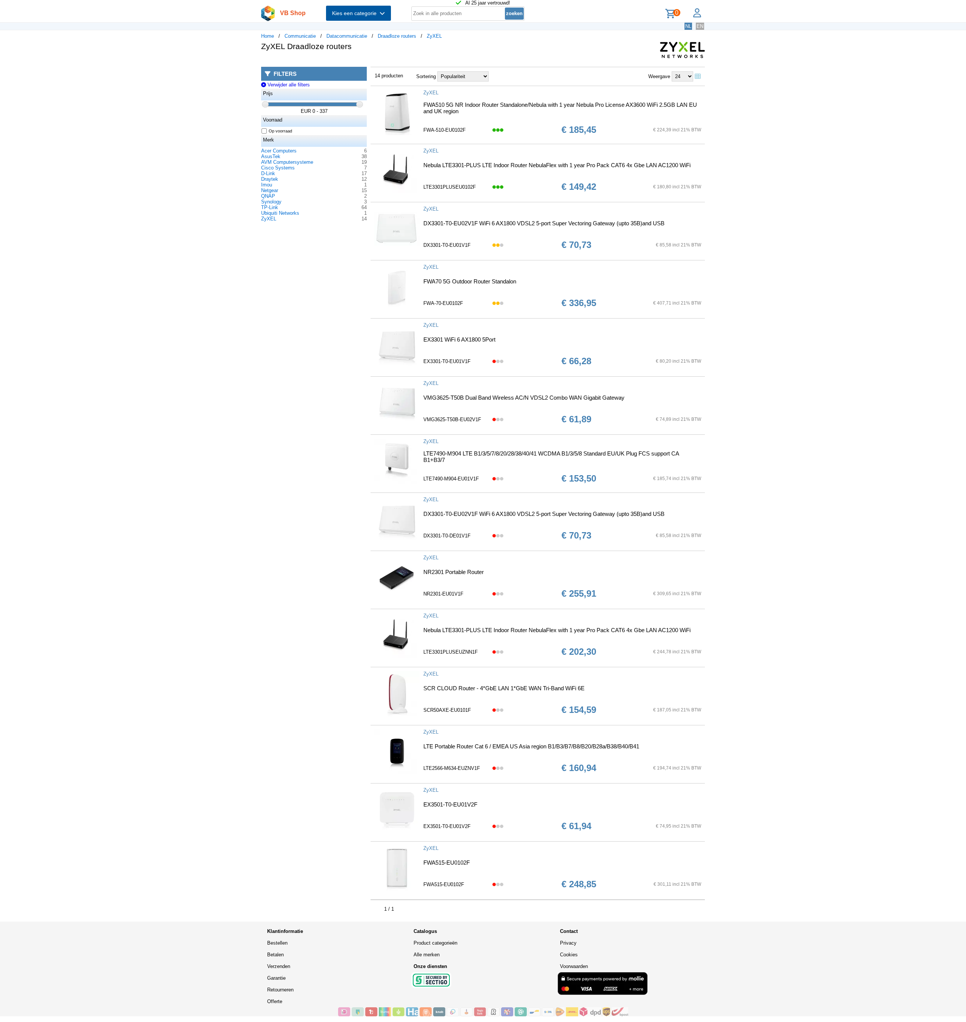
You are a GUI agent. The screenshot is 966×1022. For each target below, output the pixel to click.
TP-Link (269, 207)
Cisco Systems (278, 168)
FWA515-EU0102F (446, 862)
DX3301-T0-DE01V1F (447, 536)
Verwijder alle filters (288, 85)
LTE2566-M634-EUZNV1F (451, 768)
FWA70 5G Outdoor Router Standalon (469, 281)
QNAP (268, 196)
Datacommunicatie (346, 36)
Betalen (275, 954)
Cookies (569, 954)
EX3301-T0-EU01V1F (447, 361)
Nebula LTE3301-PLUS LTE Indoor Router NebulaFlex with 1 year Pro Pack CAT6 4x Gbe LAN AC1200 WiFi (557, 165)
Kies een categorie (356, 13)
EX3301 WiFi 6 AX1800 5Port (459, 339)
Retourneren (280, 990)
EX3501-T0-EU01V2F (450, 804)
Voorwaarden (574, 966)
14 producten (389, 75)
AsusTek (270, 156)
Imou (266, 185)
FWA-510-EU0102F (444, 130)
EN (700, 26)
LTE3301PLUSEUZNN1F (450, 652)
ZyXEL (434, 36)
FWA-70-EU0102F (443, 303)
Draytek (269, 179)
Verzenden (278, 966)
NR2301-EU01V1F (443, 594)
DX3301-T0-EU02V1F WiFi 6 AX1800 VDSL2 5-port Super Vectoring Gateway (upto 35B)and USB (544, 223)
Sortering (426, 76)
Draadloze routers (397, 36)
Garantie (276, 978)
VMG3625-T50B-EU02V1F (452, 419)
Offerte (274, 1001)
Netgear (269, 190)
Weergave (659, 76)
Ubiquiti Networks (280, 213)
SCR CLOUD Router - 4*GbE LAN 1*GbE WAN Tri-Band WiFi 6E (504, 688)
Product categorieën (435, 943)
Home (267, 36)
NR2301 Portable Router (453, 572)
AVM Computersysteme (287, 162)
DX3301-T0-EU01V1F (447, 245)
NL (688, 26)
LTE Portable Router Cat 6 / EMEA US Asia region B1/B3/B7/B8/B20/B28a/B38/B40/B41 (531, 746)
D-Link (268, 173)
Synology (271, 202)
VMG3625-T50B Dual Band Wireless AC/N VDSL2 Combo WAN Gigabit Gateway (524, 397)
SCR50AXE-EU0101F (447, 710)
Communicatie (300, 36)
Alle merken (427, 954)
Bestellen (277, 943)
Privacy (568, 943)
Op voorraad (280, 131)
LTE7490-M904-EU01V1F (451, 479)
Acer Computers (279, 151)
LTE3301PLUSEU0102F (449, 187)
